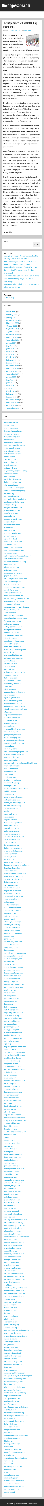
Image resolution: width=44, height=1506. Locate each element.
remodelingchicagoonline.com (15, 1288)
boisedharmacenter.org (12, 805)
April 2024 (10, 354)
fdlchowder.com (10, 1270)
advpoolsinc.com (10, 1112)
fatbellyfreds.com (10, 1358)
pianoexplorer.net (10, 1339)
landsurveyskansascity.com (14, 1253)
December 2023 (12, 365)
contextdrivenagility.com (13, 958)
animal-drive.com (10, 1148)
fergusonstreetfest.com (12, 1395)
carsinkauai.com (10, 1409)
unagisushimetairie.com (13, 507)
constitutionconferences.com (15, 1131)
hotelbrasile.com (10, 564)
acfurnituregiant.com (12, 451)
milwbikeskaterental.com (13, 1035)
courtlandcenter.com (11, 1095)
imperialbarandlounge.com (14, 641)
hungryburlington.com (12, 981)
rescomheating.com (11, 1475)
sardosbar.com (9, 666)
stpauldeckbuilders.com (12, 1256)
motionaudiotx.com (11, 1469)
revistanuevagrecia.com (13, 941)
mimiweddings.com (11, 1478)
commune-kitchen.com (12, 910)
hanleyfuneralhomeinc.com (14, 703)
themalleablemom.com (12, 975)
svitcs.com (7, 1137)
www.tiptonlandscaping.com (14, 1293)
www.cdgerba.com (10, 1370)
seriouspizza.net (10, 1140)
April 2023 (10, 388)
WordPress (20, 1503)
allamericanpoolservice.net (14, 754)
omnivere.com (9, 456)
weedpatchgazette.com (12, 683)
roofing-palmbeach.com (13, 627)
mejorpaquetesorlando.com (14, 706)
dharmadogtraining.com (13, 1466)
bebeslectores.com (11, 590)
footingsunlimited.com (12, 1259)
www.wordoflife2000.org (13, 655)
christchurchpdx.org (11, 905)
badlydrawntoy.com (11, 1197)
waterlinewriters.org (11, 1171)
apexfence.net (9, 1492)
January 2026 (11, 317)
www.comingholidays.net (13, 851)
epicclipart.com (9, 522)
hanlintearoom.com (11, 1427)
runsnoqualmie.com (11, 1262)
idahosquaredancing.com (13, 658)
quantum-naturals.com (12, 1390)
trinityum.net (9, 1344)
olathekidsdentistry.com (13, 700)
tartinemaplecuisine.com (13, 987)
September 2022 (12, 408)
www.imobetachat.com (12, 1191)
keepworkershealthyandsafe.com (16, 499)
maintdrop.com (9, 527)
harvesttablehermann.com (14, 601)
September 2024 (12, 340)
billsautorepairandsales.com (14, 1387)
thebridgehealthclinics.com (14, 1168)
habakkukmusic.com (11, 1202)
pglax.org (7, 1044)
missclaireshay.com (11, 422)
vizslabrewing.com (11, 675)
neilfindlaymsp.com (11, 1097)
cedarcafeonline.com (12, 448)
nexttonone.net (10, 1205)
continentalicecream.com (13, 896)
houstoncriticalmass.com (13, 862)
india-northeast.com (11, 624)
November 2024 (12, 337)
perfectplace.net (10, 785)
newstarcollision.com (11, 723)
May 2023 (10, 385)
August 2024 (11, 343)
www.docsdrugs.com (11, 1265)
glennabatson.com (11, 885)
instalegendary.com (11, 496)
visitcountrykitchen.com (13, 1018)
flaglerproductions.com (12, 890)
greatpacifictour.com (12, 1086)
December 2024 (12, 334)
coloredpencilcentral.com (13, 635)
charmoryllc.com (10, 856)
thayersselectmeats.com (13, 1157)
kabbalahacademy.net (12, 717)
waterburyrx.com (10, 1109)
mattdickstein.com (11, 1194)
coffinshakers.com (10, 964)
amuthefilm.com (10, 913)
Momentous (32, 1503)
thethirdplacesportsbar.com (14, 1350)
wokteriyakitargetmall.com (14, 740)
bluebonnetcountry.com (13, 519)
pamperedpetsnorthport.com (15, 692)
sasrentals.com (9, 726)
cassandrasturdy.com (12, 834)
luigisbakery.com (10, 1305)
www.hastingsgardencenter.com (16, 1336)
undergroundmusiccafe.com (14, 1486)
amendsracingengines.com (14, 1242)
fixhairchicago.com (11, 1126)
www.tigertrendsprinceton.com (15, 1219)
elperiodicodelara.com (12, 428)
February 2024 (11, 360)
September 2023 (12, 374)
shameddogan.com (11, 1174)
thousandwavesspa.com (13, 1092)
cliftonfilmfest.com (11, 638)
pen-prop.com (9, 1217)
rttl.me (6, 1472)
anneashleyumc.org (11, 1251)
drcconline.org (9, 1103)
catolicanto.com (10, 777)
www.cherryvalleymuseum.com (15, 578)
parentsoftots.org (10, 1177)
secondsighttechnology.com (14, 729)
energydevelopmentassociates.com (17, 607)
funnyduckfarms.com (12, 1429)
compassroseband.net (12, 1143)
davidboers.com (10, 1188)
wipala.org (7, 811)
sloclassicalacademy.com (13, 879)
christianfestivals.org (11, 1015)
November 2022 (12, 402)
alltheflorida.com (10, 1404)
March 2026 (11, 312)
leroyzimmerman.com (12, 1438)
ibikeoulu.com (9, 961)
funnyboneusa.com (11, 1063)
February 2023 (11, 394)
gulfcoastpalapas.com (12, 1166)
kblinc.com (8, 686)
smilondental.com (10, 720)
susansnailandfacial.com (13, 1214)
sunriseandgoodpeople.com (14, 1052)
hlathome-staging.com (12, 737)
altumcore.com (9, 1146)
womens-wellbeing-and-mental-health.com (20, 763)
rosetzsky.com (9, 936)
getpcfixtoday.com (11, 513)
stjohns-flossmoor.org (12, 1061)
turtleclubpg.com (10, 1083)
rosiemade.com (9, 695)
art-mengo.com (10, 995)
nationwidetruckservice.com (14, 1080)
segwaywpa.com (10, 1163)
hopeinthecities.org (11, 825)
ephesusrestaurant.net (12, 1353)
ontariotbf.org (9, 493)
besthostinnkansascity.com (14, 1480)
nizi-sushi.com (9, 992)
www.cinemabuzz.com (12, 1316)
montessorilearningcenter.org (15, 1392)
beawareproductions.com (13, 956)
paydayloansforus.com (12, 479)
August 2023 (11, 377)
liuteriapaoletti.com (11, 1049)
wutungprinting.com (11, 1029)
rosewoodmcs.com (11, 1322)
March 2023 (11, 391)
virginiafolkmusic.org (11, 766)
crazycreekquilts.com (11, 899)
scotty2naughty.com (11, 947)
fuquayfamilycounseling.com (14, 1452)
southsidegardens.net (12, 1341)
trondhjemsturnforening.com (15, 1378)
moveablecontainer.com (13, 573)
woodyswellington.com (12, 1356)
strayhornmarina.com (12, 888)
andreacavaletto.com (12, 800)
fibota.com (8, 1367)
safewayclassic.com (11, 485)
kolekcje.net (8, 774)
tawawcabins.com (10, 661)
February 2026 (11, 314)
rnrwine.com (8, 1446)
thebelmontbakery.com (12, 482)
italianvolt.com (9, 669)
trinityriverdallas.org (11, 783)
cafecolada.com (10, 842)
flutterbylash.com (10, 1424)
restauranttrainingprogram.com (16, 751)
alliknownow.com (10, 870)
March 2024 (11, 357)
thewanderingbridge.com (13, 973)
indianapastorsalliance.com (14, 1117)
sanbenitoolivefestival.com (14, 836)
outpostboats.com (10, 819)
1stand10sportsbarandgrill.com (15, 709)
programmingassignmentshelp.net (17, 470)
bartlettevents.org (10, 570)
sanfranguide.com (10, 853)
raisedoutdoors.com (11, 644)
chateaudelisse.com (11, 553)
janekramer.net (9, 990)
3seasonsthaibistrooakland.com (16, 788)
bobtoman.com (9, 530)
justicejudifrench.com (12, 970)
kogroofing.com (10, 536)
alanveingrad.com (10, 1024)
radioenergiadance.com (13, 541)
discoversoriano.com (11, 845)
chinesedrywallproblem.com (14, 1055)
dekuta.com (8, 1313)
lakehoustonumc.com (12, 1200)
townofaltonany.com (11, 1041)
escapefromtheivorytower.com (15, 618)
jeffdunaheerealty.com (12, 1231)
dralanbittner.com (10, 678)
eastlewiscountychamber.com (15, 873)
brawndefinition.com (12, 893)
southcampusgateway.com (14, 550)
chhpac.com (8, 1463)
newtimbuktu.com (10, 462)
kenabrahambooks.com (12, 907)
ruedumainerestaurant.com (14, 933)
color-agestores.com (11, 808)
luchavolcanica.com (11, 1075)
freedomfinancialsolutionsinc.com (17, 1236)
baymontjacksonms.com (13, 1038)
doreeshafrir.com (10, 950)
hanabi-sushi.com (10, 1307)
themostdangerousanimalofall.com (17, 865)
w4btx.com (8, 712)
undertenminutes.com (12, 453)
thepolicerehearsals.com (13, 868)
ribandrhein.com (10, 771)
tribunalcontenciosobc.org (13, 876)
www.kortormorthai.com (13, 1245)
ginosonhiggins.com (11, 1027)
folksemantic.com (10, 663)
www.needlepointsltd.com (13, 1273)
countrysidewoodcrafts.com (14, 488)
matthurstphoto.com (11, 1401)
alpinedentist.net (10, 539)
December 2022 (12, 399)
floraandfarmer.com (11, 609)
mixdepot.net (9, 1319)
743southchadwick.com (12, 621)
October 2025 (11, 326)
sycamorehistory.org (11, 1324)
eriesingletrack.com (11, 689)
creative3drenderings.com (14, 1180)
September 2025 (12, 329)
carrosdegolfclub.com (12, 604)
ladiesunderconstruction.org (14, 587)
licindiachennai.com (11, 434)
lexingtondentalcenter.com (14, 743)
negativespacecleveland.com (15, 1046)
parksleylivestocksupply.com (14, 802)
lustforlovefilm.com (11, 916)
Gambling (9, 232)
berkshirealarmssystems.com (14, 672)
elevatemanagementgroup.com (16, 1435)
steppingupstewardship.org (14, 1296)
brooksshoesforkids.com (13, 1154)
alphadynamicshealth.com (14, 1421)
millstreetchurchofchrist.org (14, 1412)
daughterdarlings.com (12, 436)
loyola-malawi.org (10, 814)
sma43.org (8, 1285)
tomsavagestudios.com (12, 760)
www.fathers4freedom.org (13, 1222)
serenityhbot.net (10, 1208)
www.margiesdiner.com (12, 1268)
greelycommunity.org (12, 930)
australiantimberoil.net (12, 592)
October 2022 (11, 405)
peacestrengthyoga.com (13, 1234)
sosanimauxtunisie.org (12, 533)
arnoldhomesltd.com (11, 632)
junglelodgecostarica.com (13, 1012)
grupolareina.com (10, 575)
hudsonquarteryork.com (13, 1364)
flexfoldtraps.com (10, 1239)
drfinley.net (8, 1441)
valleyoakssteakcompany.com (15, 1120)
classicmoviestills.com (12, 839)
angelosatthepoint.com (12, 1114)
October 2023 (11, 371)
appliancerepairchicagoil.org (14, 490)
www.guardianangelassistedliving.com (18, 1375)
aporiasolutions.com (11, 1160)
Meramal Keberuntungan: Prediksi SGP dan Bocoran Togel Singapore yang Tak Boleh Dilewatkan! (20, 270)
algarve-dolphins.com (12, 1021)
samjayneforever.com (12, 1398)
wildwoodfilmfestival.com (13, 558)
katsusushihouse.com (12, 927)
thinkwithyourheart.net (12, 646)
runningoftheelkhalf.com (13, 1228)
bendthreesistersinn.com (13, 1058)
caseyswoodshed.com (12, 1123)
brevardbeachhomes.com (13, 615)
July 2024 (9, 346)
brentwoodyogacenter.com (14, 1290)
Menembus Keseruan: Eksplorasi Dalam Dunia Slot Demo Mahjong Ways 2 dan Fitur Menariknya (21, 278)
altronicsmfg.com (10, 465)
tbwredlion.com (9, 1384)
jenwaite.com (9, 1432)
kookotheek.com (10, 544)
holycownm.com (10, 1078)
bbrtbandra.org (9, 516)
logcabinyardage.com (12, 1185)
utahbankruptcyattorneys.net (15, 649)
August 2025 (11, 331)
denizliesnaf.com (10, 1129)
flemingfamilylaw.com (12, 1444)
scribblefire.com (10, 791)
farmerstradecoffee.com (13, 1183)
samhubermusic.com (11, 1489)
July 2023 (9, 380)
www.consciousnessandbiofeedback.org (18, 1330)
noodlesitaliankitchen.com (14, 502)
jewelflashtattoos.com (12, 510)
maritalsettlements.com (13, 1032)
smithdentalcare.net (11, 1483)
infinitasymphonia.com (12, 922)
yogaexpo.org (9, 794)
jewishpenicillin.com (11, 757)
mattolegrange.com (11, 1009)
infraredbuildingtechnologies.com (16, 598)
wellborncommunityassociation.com (17, 556)
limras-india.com (10, 425)
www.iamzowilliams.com (13, 1333)
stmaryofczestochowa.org (13, 967)
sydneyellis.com (9, 746)
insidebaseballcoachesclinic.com (16, 1407)
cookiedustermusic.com (12, 1066)
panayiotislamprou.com (13, 547)
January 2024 (11, 363)
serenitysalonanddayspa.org (14, 445)
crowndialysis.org (10, 749)
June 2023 (10, 382)
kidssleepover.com (11, 473)
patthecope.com (10, 1134)
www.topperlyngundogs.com (14, 1225)
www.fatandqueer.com (12, 1248)
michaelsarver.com (11, 731)
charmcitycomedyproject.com (15, 953)
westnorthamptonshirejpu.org (15, 561)
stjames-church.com (11, 944)
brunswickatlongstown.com (14, 984)
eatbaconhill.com (10, 468)
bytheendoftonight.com (13, 822)
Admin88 (27, 30)
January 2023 (11, 397)
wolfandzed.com (10, 1310)
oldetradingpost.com (11, 584)
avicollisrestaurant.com (12, 1100)
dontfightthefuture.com (12, 629)
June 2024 (10, 348)
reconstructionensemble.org (14, 1069)
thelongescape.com (16, 5)
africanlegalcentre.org (12, 924)
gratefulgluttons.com (11, 828)
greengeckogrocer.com (12, 734)
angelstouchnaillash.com (13, 714)
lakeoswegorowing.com (12, 1449)
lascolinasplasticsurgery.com (14, 1279)
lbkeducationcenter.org (12, 780)
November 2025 (12, 323)
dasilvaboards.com (11, 882)
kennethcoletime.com (12, 978)
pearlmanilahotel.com (12, 524)
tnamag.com (8, 1151)
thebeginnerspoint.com (13, 848)
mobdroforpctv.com (11, 831)
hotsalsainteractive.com (13, 442)
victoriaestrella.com (11, 1089)
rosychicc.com (9, 817)
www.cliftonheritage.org (13, 1282)
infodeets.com (9, 439)
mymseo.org (8, 1461)
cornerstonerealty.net (12, 1327)
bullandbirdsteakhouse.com (14, 1276)
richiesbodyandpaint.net (13, 431)
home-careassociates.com (13, 797)
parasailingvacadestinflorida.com (16, 1415)
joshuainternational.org (12, 1211)
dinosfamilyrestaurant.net (13, 595)
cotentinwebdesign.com (13, 581)
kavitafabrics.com (10, 1072)
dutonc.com (8, 1004)
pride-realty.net (10, 1418)
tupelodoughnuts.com (12, 697)
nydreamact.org (10, 505)
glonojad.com (9, 939)
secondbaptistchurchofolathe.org (16, 1458)
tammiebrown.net (10, 1001)
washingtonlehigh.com (12, 1302)
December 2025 (12, 320)
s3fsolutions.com (10, 612)
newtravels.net (9, 476)
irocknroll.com (9, 652)
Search (6, 241)
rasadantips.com (10, 459)
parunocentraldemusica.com (14, 1373)
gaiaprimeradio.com (11, 998)
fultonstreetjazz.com (11, 567)
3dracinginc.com (10, 859)
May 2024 (10, 351)
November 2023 (12, 368)
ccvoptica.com (9, 1299)
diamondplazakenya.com (13, 1381)
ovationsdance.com (11, 768)
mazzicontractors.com (12, 1347)
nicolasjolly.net (9, 919)
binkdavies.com (9, 902)
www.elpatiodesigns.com (13, 1361)
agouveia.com (9, 1455)
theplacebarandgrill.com (13, 1106)
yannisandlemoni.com (12, 680)
